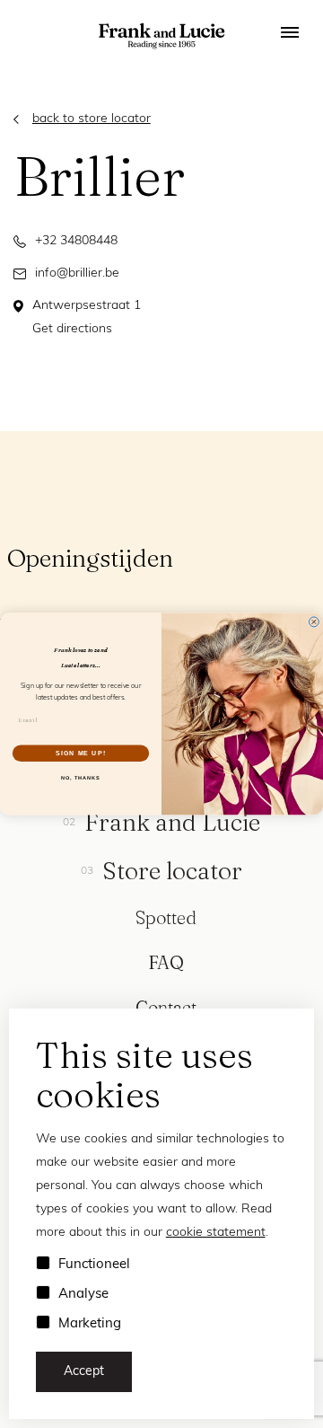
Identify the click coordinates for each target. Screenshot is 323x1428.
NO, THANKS (80, 777)
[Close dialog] (314, 622)
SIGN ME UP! (81, 753)
